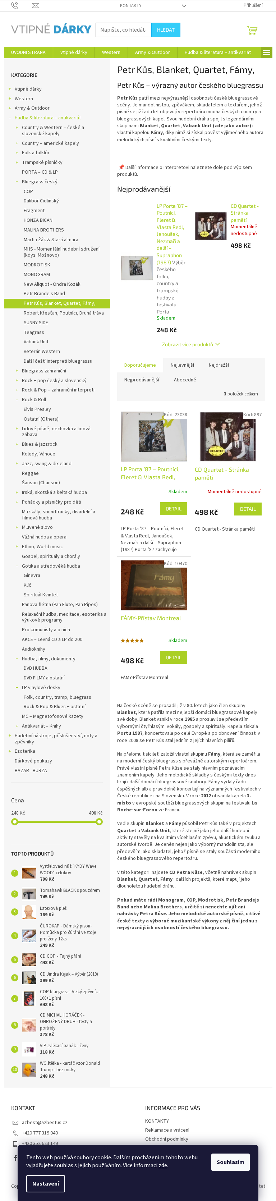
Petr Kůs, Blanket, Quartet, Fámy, (60, 303)
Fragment (34, 210)
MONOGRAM (37, 274)
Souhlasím (230, 1162)
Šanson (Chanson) (41, 482)
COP (28, 191)
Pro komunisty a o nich (46, 629)
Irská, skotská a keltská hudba (54, 492)
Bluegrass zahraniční (44, 371)
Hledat (166, 30)
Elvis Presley (37, 409)
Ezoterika (25, 751)
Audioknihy (33, 649)
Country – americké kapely (50, 143)
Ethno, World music (42, 546)
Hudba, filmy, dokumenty (48, 659)
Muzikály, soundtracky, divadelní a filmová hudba (58, 515)
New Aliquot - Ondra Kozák (52, 284)
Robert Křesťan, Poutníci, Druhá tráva (64, 313)
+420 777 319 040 (40, 1133)
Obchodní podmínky (166, 1139)
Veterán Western (42, 351)
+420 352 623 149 (40, 1143)
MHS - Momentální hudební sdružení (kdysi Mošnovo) (62, 252)
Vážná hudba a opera (44, 537)
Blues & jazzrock (40, 444)
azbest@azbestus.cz (45, 1122)
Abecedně (185, 380)
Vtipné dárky (28, 89)
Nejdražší (219, 365)
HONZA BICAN (38, 220)
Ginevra (32, 575)
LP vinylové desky (41, 687)
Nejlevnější (182, 365)
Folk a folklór (36, 152)
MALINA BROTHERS (44, 230)
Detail (173, 508)
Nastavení (45, 1184)
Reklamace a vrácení (167, 1130)
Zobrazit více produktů (187, 344)
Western (24, 98)
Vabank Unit (36, 341)
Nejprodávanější (141, 380)
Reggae (30, 473)
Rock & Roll (34, 399)
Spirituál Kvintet (41, 595)
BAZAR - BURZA (31, 770)
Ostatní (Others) (41, 419)
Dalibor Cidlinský (41, 201)
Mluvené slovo (37, 527)
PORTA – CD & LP (40, 172)
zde (162, 1165)
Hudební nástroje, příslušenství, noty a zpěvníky (56, 739)
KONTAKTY (131, 6)
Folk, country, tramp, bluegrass (57, 697)
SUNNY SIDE (36, 322)
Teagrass (34, 332)
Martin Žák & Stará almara (51, 239)
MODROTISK (37, 265)
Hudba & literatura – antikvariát (48, 118)
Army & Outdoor (32, 108)
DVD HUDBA (35, 668)
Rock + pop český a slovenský (54, 380)
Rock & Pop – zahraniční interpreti (58, 390)
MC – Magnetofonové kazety (52, 716)
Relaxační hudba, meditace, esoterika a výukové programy (64, 617)
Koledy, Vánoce (38, 454)
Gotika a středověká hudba (51, 566)
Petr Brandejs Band (44, 293)
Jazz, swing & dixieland (47, 463)
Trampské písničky (42, 162)
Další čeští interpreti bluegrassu (58, 361)
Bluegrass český (40, 181)
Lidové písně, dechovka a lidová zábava (56, 432)
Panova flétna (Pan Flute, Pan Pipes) (60, 604)
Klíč (27, 585)
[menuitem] (28, 52)
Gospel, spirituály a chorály (51, 556)
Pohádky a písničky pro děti (51, 502)
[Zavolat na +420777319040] (21, 5)
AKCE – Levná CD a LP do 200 (52, 639)
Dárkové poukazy (33, 761)
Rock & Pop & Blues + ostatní (55, 706)
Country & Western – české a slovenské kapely (53, 130)
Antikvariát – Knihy (41, 726)
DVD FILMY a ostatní (44, 678)
